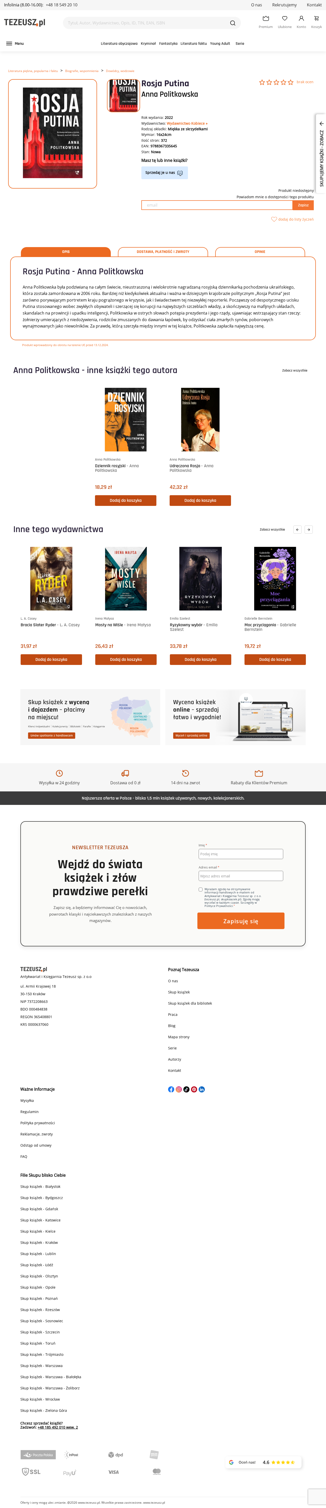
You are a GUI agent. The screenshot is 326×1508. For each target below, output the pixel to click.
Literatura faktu (194, 43)
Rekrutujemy (284, 5)
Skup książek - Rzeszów (40, 1309)
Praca (173, 1014)
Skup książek (179, 992)
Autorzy (174, 1059)
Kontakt (314, 5)
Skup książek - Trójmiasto (41, 1354)
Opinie (260, 251)
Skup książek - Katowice (40, 1220)
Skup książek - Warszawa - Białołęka (50, 1376)
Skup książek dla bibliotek (190, 1003)
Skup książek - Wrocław (40, 1399)
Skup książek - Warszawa (41, 1365)
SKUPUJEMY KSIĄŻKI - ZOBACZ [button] (321, 158)
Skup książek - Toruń (38, 1343)
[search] (233, 23)
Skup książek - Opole (38, 1287)
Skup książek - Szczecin (40, 1332)
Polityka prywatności (37, 1122)
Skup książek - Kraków (39, 1242)
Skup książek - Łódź (36, 1264)
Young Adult (220, 43)
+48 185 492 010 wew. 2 (58, 1427)
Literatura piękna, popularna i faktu (33, 71)
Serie (240, 43)
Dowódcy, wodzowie (120, 71)
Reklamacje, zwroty (36, 1134)
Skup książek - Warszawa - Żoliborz (50, 1388)
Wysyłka (27, 1100)
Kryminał (148, 43)
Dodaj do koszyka (126, 500)
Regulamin (29, 1111)
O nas (256, 5)
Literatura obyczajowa (119, 43)
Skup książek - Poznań (39, 1298)
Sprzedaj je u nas (160, 172)
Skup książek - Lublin (38, 1253)
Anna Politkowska (169, 94)
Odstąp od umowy (35, 1145)
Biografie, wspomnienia (82, 71)
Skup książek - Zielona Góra (43, 1410)
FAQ (23, 1156)
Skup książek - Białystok (40, 1186)
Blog (171, 1025)
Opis (66, 251)
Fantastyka (168, 43)
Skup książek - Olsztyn (39, 1276)
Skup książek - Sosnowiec (41, 1320)
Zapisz (303, 205)
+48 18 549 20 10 (61, 5)
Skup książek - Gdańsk (39, 1208)
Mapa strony (178, 1036)
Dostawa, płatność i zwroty (163, 251)
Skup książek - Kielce (38, 1231)
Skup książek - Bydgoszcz (41, 1197)
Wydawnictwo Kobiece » (187, 123)
